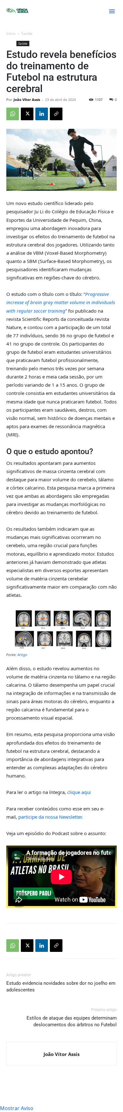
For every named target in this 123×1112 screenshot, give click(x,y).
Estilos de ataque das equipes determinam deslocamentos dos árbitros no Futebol (71, 1021)
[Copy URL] (56, 114)
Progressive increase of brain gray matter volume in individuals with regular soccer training (60, 302)
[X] (27, 114)
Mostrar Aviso (16, 1108)
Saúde (26, 33)
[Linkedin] (41, 114)
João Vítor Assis (27, 99)
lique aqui (80, 792)
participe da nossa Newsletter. (50, 817)
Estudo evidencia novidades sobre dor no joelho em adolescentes (60, 986)
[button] (112, 11)
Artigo (22, 655)
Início (10, 33)
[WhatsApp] (12, 114)
